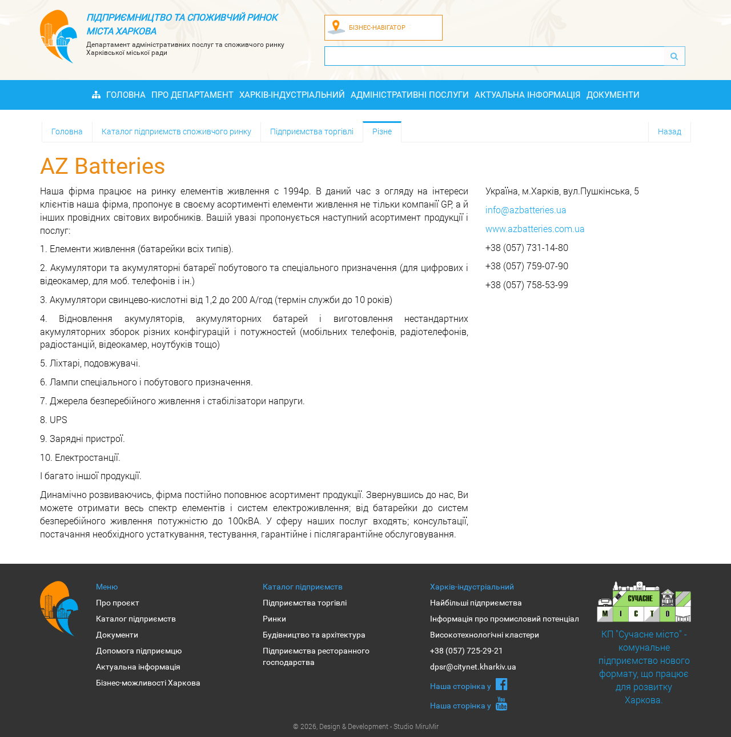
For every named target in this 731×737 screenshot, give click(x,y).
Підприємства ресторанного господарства (316, 656)
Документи (613, 95)
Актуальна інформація (528, 95)
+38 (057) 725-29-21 (466, 650)
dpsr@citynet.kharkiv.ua (473, 666)
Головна (126, 95)
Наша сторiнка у (461, 686)
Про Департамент (192, 95)
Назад (669, 131)
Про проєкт (117, 602)
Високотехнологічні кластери (484, 634)
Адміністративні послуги (410, 95)
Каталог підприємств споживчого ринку (176, 131)
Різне (382, 131)
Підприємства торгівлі (312, 131)
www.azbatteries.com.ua (535, 228)
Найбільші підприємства (476, 602)
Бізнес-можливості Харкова (148, 682)
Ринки (274, 618)
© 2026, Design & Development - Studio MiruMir (366, 726)
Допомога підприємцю (139, 650)
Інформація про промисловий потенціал (504, 618)
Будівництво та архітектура (314, 634)
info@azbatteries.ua (526, 210)
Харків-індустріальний (292, 95)
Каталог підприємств (136, 618)
